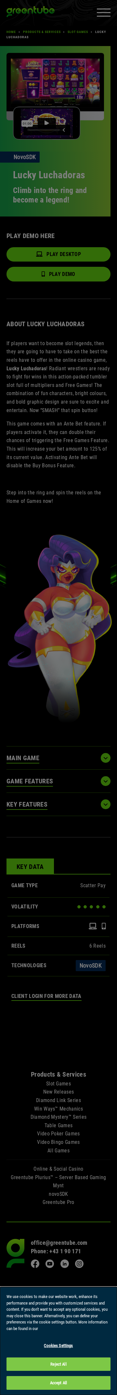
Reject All (58, 1364)
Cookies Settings (58, 1345)
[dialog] (58, 1341)
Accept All (58, 1382)
